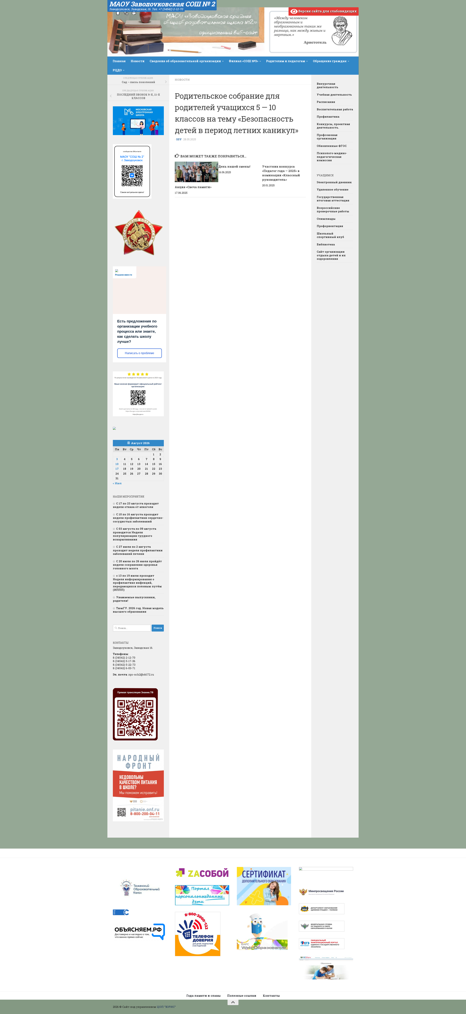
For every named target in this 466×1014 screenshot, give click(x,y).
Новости (138, 61)
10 (117, 464)
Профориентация (330, 226)
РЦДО (117, 70)
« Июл (117, 483)
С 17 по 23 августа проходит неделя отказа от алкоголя (136, 505)
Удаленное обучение (332, 189)
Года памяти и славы (203, 995)
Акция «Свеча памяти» (193, 187)
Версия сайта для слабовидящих (327, 11)
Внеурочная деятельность (327, 85)
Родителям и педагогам (285, 61)
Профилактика (328, 116)
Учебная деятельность (334, 94)
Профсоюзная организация (327, 136)
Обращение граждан (330, 61)
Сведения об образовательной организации (185, 61)
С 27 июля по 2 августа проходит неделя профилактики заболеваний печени (138, 550)
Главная (119, 61)
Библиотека (326, 244)
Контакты (271, 995)
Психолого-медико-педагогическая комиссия (332, 156)
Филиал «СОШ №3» (243, 61)
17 (117, 468)
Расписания (326, 102)
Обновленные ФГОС (332, 146)
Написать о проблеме (139, 353)
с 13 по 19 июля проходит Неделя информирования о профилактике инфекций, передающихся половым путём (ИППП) (137, 583)
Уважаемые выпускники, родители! (134, 599)
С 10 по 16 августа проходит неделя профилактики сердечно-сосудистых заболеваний (138, 517)
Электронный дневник (334, 182)
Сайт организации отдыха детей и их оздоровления (331, 255)
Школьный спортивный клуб (330, 235)
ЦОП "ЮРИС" (166, 1007)
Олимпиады (326, 219)
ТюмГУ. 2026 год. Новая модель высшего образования (138, 610)
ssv (179, 139)
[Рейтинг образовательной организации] (114, 428)
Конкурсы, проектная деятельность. (333, 125)
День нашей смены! (234, 166)
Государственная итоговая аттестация (333, 198)
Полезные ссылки (241, 995)
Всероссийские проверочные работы (333, 209)
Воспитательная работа (335, 109)
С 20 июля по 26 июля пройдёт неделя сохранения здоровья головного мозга (137, 564)
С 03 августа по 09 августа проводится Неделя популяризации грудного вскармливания (134, 534)
